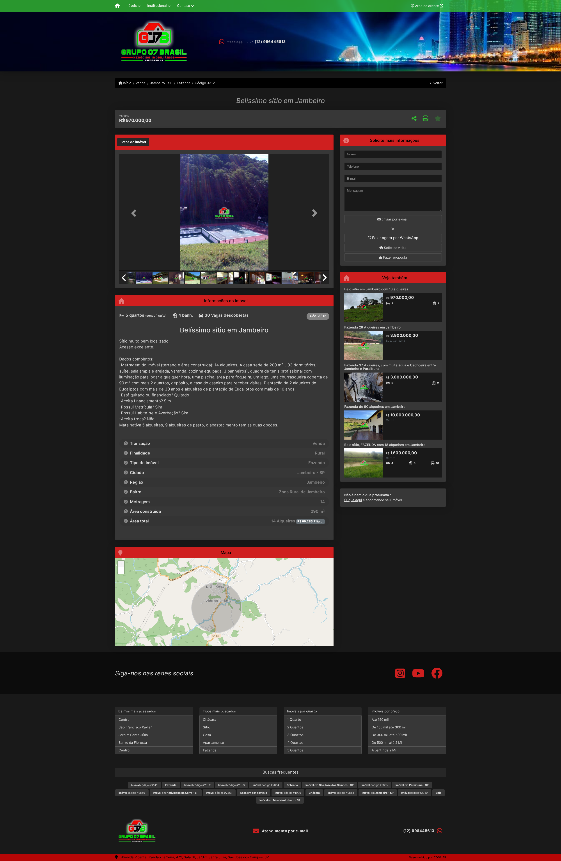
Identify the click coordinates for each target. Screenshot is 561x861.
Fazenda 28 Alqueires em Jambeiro (372, 327)
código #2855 (375, 785)
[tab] (133, 142)
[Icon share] (400, 673)
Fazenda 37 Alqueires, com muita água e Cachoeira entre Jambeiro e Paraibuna (390, 367)
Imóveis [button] (131, 6)
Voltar (437, 83)
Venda (141, 83)
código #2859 (414, 792)
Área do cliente (427, 6)
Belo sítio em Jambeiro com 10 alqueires (376, 289)
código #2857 (219, 792)
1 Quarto (294, 719)
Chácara (209, 719)
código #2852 (197, 785)
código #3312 (144, 785)
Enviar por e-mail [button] (394, 219)
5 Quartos (295, 750)
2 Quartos (295, 727)
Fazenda (183, 83)
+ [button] (121, 564)
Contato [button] (183, 6)
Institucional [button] (157, 6)
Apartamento (213, 742)
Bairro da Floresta (133, 742)
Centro (124, 719)
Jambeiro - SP (161, 83)
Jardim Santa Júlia (133, 735)
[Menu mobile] (117, 6)
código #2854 (266, 785)
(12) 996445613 (270, 41)
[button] (135, 213)
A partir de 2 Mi (384, 750)
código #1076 (288, 792)
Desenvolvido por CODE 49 (427, 857)
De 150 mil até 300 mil (389, 727)
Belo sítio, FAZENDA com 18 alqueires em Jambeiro (384, 445)
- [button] (121, 571)
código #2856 (132, 792)
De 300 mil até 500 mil (389, 735)
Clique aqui (353, 500)
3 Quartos (295, 735)
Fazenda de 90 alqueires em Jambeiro (374, 407)
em (329, 785)
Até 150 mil (380, 719)
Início (126, 83)
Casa (207, 735)
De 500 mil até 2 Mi (387, 742)
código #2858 (341, 792)
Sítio (206, 727)
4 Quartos (295, 742)
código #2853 (231, 785)
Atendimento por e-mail (284, 831)
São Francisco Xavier (135, 727)
